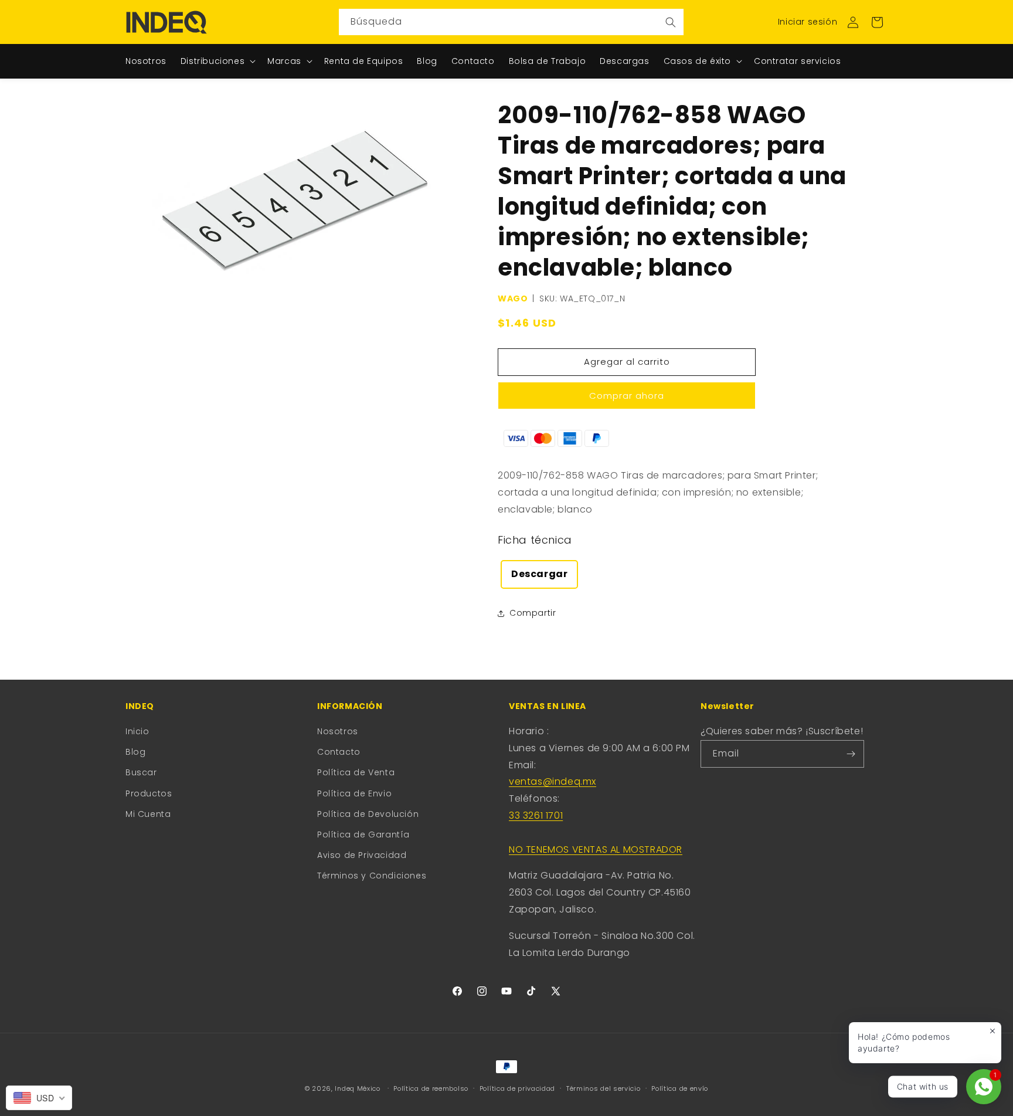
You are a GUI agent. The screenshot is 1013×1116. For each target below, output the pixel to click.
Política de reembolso (430, 1088)
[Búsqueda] (671, 22)
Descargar (539, 574)
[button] (877, 22)
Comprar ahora (626, 395)
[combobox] (511, 22)
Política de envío (679, 1088)
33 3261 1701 (536, 815)
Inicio (137, 731)
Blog (135, 752)
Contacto (339, 752)
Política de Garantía (363, 834)
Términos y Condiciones (371, 875)
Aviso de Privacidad (361, 855)
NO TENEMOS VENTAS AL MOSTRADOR (595, 849)
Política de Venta (356, 772)
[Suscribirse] (851, 754)
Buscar (141, 772)
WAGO (513, 298)
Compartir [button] (532, 613)
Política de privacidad (517, 1088)
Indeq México (358, 1088)
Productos (148, 793)
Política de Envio (354, 793)
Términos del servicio (603, 1088)
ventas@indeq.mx (552, 781)
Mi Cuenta (148, 814)
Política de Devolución (368, 814)
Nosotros (337, 731)
